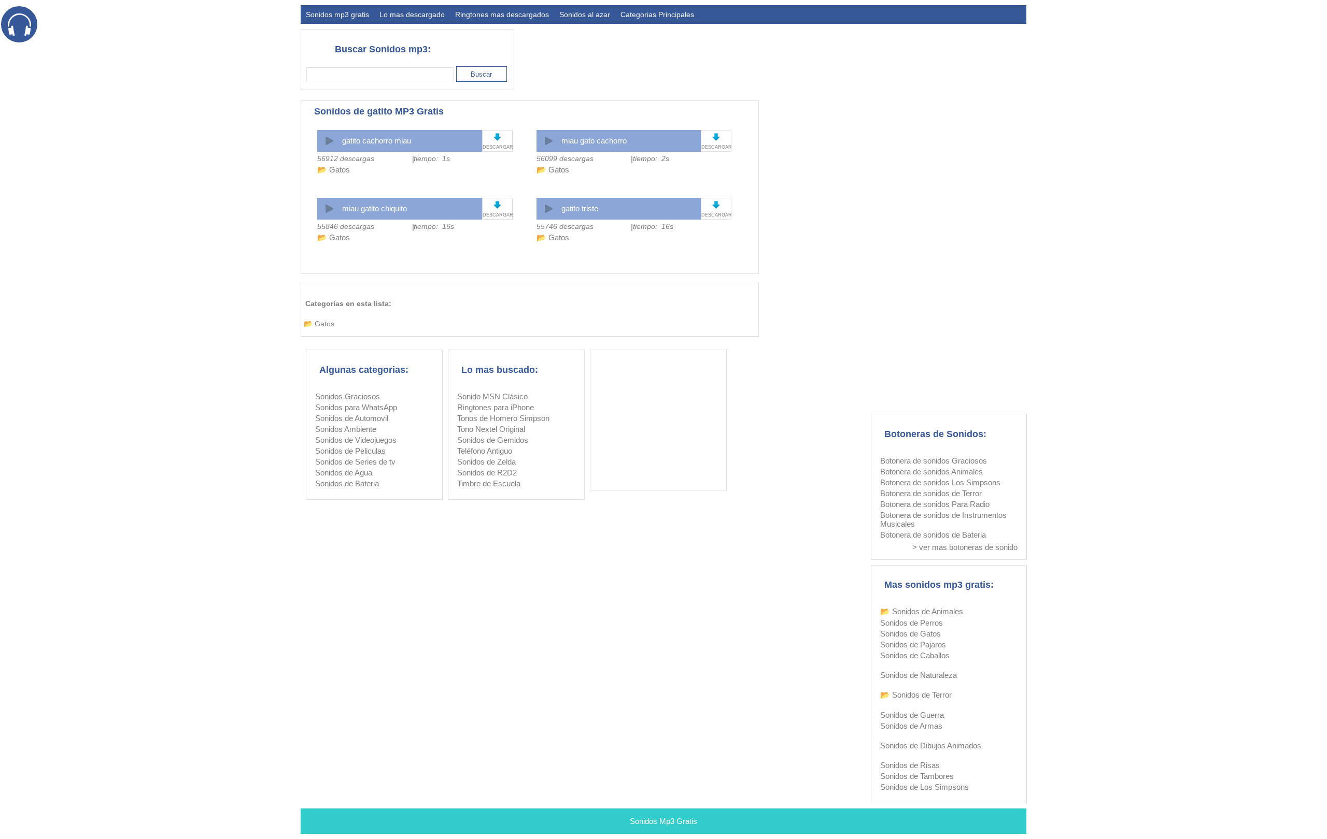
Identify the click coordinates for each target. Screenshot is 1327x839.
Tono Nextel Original (491, 429)
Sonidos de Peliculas (350, 450)
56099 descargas (565, 158)
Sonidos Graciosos (347, 396)
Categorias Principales (657, 14)
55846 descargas (345, 226)
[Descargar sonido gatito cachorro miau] (497, 137)
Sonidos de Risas (910, 765)
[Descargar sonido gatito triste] (716, 204)
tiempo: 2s (651, 158)
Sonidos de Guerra (912, 715)
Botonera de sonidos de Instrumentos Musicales (943, 519)
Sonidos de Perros (911, 622)
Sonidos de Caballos (915, 655)
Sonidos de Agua (343, 472)
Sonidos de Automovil (351, 418)
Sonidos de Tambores (917, 776)
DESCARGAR (497, 147)
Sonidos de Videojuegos (356, 440)
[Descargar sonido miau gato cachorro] (716, 137)
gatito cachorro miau (376, 140)
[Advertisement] (837, 55)
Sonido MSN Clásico (492, 396)
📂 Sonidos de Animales (921, 611)
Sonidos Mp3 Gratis (663, 821)
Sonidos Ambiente (345, 429)
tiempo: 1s (432, 158)
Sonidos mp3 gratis (337, 14)
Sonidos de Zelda (486, 461)
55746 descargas (565, 226)
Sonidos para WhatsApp (356, 407)
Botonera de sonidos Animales (931, 471)
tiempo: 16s (434, 226)
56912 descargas (345, 158)
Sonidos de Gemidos (492, 440)
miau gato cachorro (594, 140)
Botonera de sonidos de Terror (931, 493)
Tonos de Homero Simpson (503, 418)
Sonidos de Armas (911, 725)
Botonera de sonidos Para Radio (935, 504)
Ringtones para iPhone (495, 407)
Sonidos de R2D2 (487, 472)
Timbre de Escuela (488, 483)
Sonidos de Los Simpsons (924, 787)
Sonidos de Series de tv (355, 461)
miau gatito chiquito (374, 208)
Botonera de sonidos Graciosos (933, 460)
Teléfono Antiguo (484, 450)
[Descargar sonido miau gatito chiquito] (497, 204)
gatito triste (579, 208)
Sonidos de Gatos (910, 633)
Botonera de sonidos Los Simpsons (940, 482)
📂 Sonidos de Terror (916, 694)
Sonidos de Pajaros (913, 644)
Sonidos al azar (584, 14)
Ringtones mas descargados (502, 14)
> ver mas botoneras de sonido (965, 547)
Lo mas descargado (412, 14)
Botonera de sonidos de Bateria (933, 534)
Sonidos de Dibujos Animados (930, 745)
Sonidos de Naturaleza (918, 675)
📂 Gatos (333, 169)
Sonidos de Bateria (347, 483)
